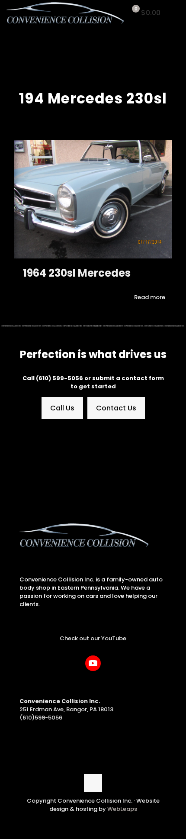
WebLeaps (122, 809)
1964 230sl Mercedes (77, 273)
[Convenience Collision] (65, 13)
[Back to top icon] (93, 783)
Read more (149, 297)
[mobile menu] (174, 13)
